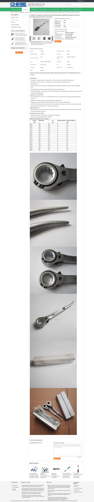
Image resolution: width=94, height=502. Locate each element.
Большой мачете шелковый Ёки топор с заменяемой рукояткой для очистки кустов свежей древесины (33, 486)
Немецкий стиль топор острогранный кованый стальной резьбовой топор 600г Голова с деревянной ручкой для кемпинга (33, 496)
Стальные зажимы (15, 24)
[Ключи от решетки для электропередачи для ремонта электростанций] (13, 38)
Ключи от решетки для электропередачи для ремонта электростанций (20, 39)
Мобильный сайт (78, 492)
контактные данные (66, 9)
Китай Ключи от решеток (29, 500)
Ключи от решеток (29, 12)
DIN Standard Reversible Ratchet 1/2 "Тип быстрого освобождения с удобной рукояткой (77, 476)
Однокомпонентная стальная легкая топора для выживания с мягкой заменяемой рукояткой (32, 493)
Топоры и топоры (14, 17)
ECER (76, 500)
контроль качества (54, 9)
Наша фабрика (43, 9)
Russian (81, 1)
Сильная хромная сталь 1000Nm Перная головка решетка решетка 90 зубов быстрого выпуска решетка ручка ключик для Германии (67, 477)
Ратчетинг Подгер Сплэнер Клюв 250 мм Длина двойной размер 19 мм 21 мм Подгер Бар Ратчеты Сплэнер (42, 43)
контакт (58, 41)
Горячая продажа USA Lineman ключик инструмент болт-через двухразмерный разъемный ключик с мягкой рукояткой (21, 35)
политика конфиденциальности (17, 500)
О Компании (34, 9)
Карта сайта (76, 490)
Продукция (25, 9)
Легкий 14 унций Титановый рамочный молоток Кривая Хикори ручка (59, 491)
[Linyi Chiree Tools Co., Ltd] (18, 5)
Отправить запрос (77, 9)
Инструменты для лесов (16, 27)
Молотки (13, 22)
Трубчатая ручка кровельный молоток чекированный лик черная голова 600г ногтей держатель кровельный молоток (59, 494)
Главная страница (16, 9)
